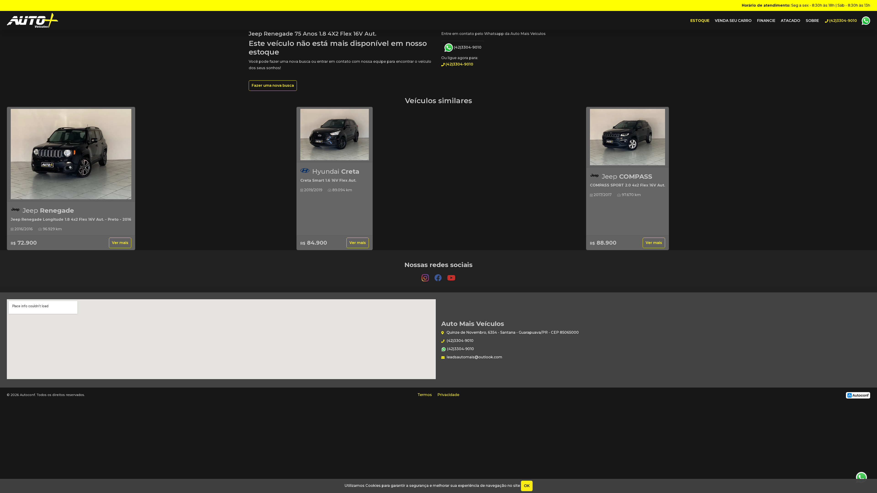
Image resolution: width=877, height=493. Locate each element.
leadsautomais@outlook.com (474, 357)
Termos (424, 395)
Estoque (699, 20)
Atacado (790, 20)
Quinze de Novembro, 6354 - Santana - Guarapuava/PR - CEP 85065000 (512, 332)
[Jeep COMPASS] (627, 137)
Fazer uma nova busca (273, 85)
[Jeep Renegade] (71, 154)
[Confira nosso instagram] (425, 275)
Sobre (812, 20)
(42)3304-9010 (467, 47)
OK (527, 486)
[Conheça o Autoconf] (858, 395)
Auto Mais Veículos (32, 21)
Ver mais (120, 243)
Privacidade (448, 395)
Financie (766, 20)
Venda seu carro (733, 20)
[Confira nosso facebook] (438, 275)
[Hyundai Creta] (334, 134)
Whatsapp (865, 20)
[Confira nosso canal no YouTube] (451, 275)
